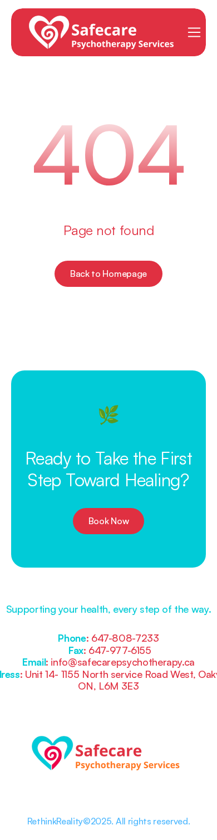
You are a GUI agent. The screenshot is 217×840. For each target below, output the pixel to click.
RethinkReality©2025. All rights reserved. (108, 821)
